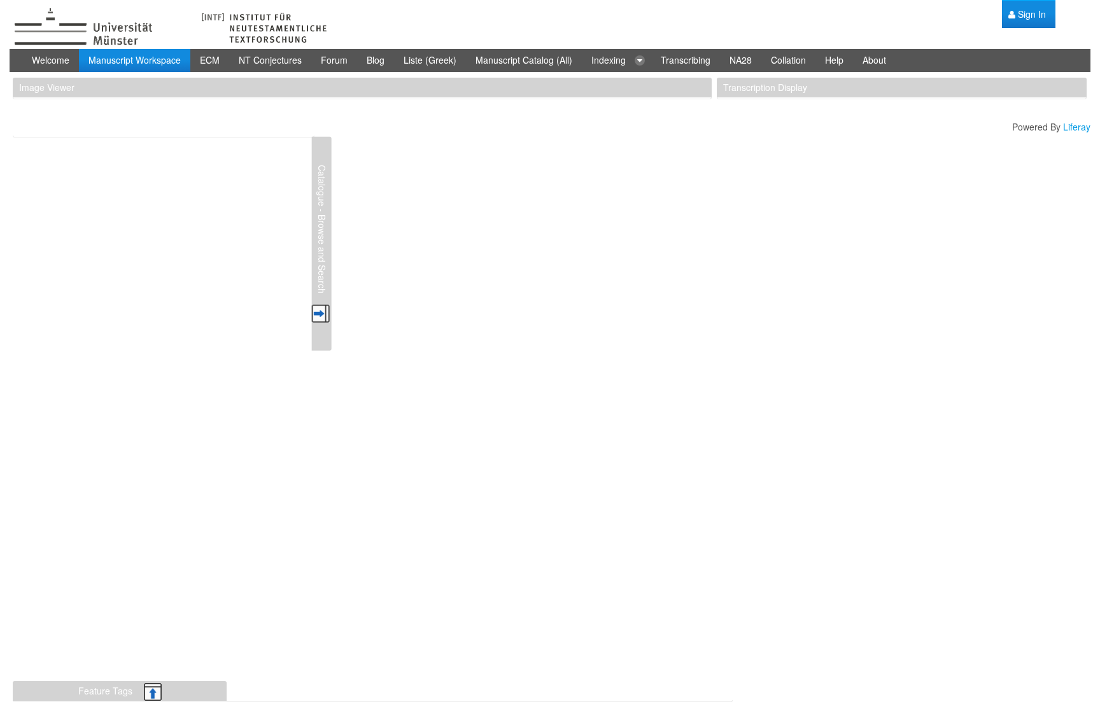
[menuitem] (1027, 14)
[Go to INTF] (169, 27)
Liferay (1076, 126)
